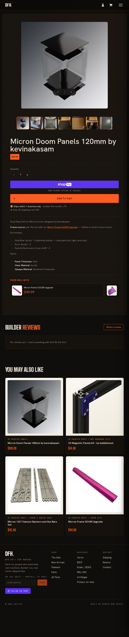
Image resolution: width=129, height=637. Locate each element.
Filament (55, 567)
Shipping (107, 557)
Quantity (14, 169)
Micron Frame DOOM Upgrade (62, 227)
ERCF (79, 562)
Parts (54, 572)
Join (42, 582)
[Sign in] (103, 5)
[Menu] (121, 5)
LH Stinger (82, 577)
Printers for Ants (85, 582)
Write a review (113, 327)
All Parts (55, 577)
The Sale (56, 557)
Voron (80, 557)
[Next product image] (70, 92)
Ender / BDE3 (84, 567)
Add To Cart (64, 198)
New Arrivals (57, 562)
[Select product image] (23, 123)
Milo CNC (82, 572)
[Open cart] (110, 5)
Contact (107, 567)
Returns (107, 562)
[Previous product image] (58, 92)
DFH (8, 5)
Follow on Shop (19, 591)
